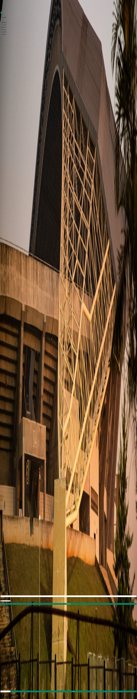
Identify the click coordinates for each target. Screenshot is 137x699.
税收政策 (4, 24)
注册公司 (4, 34)
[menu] (68, 26)
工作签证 (4, 27)
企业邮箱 (2, 594)
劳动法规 (4, 29)
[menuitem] (68, 17)
